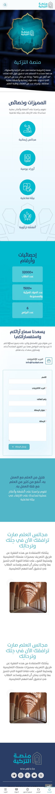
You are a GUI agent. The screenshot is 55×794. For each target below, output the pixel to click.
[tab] (49, 790)
